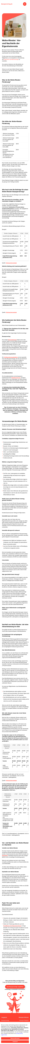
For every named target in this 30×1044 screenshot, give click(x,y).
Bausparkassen (12, 339)
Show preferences (15, 1038)
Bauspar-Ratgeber (24, 1020)
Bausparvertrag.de (6, 4)
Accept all (15, 1041)
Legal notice (4, 1034)
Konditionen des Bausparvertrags (12, 925)
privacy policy (19, 1033)
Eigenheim (5, 855)
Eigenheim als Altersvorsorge (11, 59)
